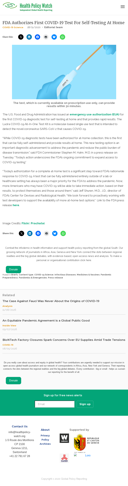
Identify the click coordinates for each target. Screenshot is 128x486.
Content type (26, 275)
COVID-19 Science (12, 27)
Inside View (9, 325)
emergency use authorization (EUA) (94, 114)
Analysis (7, 306)
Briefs (14, 275)
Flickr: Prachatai (33, 223)
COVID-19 (7, 344)
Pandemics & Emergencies (33, 278)
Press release (55, 278)
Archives (45, 443)
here (16, 205)
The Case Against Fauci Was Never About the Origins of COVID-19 (50, 301)
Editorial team (53, 27)
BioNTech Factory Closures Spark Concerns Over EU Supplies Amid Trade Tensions (63, 339)
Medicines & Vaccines (88, 275)
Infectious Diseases (65, 275)
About (45, 429)
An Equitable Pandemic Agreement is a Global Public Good (46, 320)
